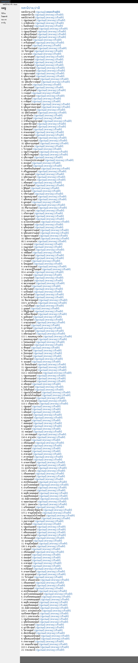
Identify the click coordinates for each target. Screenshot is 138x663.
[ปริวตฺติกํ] (59, 14)
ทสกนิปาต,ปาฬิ (30, 8)
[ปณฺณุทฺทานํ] (5, 1)
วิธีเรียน (3, 13)
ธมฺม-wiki (4, 19)
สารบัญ (3, 23)
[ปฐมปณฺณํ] (41, 11)
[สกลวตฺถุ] (49, 14)
